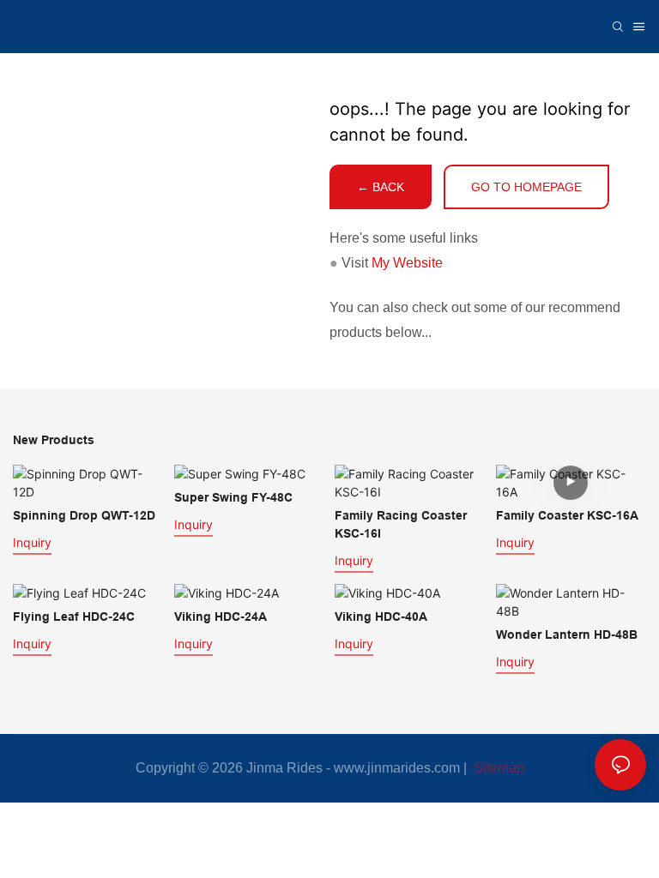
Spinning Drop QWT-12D (84, 515)
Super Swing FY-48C (233, 497)
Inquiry (32, 542)
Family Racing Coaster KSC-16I (401, 524)
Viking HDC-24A (220, 616)
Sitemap (497, 768)
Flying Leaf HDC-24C (74, 616)
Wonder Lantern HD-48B (567, 634)
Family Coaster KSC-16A (567, 515)
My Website (407, 263)
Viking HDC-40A (381, 616)
